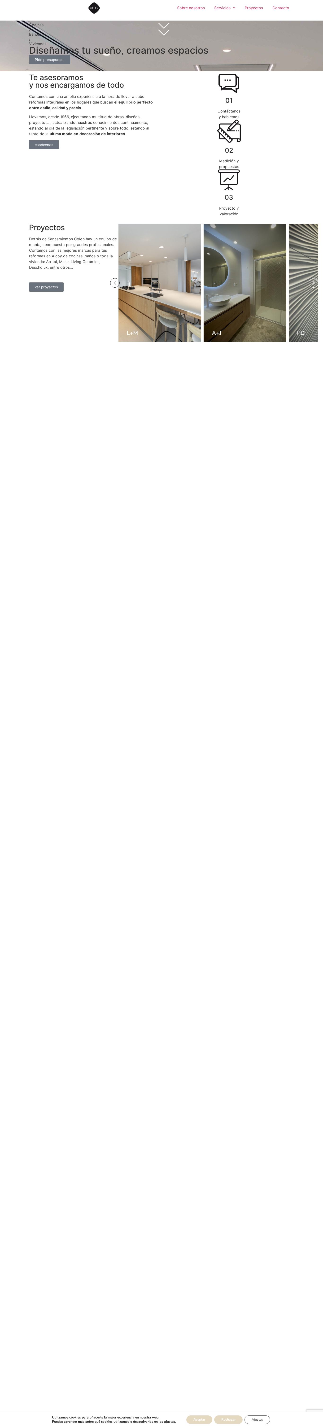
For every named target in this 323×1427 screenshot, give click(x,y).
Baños (34, 34)
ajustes (169, 1422)
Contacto (280, 7)
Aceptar (199, 1419)
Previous (115, 283)
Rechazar (228, 1419)
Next (313, 283)
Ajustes (257, 1419)
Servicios (222, 7)
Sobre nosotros (191, 7)
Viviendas (37, 43)
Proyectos (254, 7)
